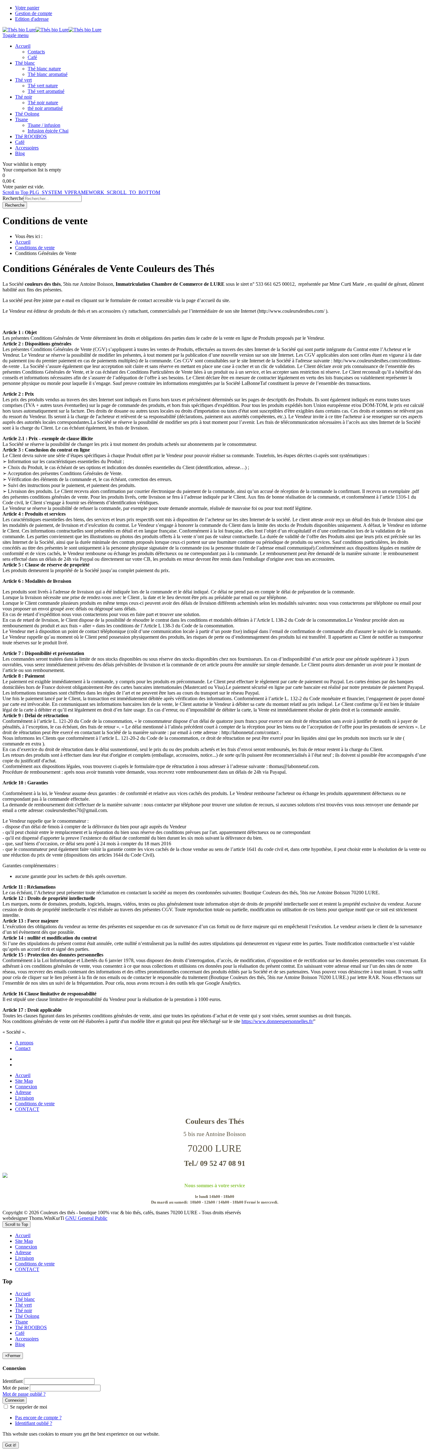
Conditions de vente (35, 247)
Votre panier (27, 7)
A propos (24, 1042)
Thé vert (23, 1305)
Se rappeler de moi (28, 1407)
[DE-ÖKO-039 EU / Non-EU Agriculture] (214, 1175)
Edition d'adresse (32, 19)
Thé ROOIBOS (31, 1327)
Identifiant (13, 1381)
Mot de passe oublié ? (24, 1394)
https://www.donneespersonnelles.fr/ (277, 1021)
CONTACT (27, 1109)
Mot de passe (16, 1387)
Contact (22, 1048)
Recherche (13, 198)
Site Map (24, 1081)
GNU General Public (86, 1218)
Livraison (24, 1098)
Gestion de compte (33, 13)
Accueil (22, 242)
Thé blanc (25, 1299)
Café (19, 1333)
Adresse (23, 1092)
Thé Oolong (27, 1316)
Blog (20, 1344)
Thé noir (23, 1310)
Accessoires (27, 1338)
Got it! (10, 1445)
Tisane (21, 1321)
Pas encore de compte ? (38, 1417)
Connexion (26, 1086)
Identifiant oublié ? (33, 1423)
